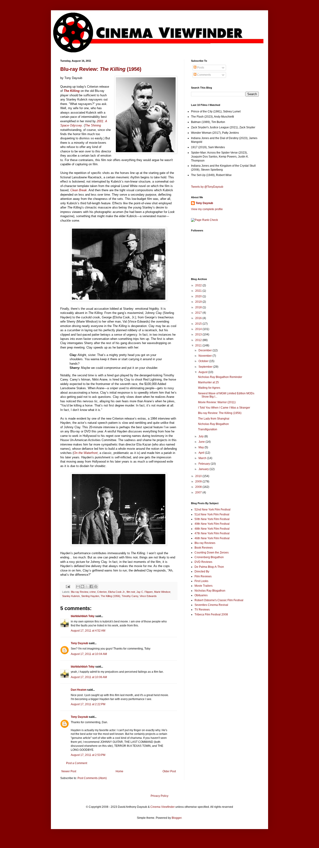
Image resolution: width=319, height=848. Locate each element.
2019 (198, 301)
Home (119, 771)
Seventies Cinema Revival (211, 605)
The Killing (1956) (110, 596)
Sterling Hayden (90, 596)
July (201, 436)
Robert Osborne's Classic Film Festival (219, 600)
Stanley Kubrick (71, 596)
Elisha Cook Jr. (116, 591)
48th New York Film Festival (212, 528)
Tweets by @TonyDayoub (207, 186)
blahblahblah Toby (83, 616)
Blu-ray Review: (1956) (100, 69)
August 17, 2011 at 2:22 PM (88, 704)
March (202, 458)
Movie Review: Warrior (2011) (217, 402)
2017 (198, 312)
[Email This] (78, 586)
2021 (198, 290)
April (201, 452)
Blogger (176, 817)
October (203, 361)
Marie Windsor (162, 591)
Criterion (102, 591)
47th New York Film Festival (212, 533)
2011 (198, 345)
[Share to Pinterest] (95, 586)
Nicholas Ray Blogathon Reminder (220, 377)
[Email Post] (68, 586)
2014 (198, 329)
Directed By (202, 571)
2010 (198, 476)
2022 (198, 285)
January (203, 469)
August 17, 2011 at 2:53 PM (88, 755)
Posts (200, 67)
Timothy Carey (130, 596)
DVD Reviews (203, 562)
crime (92, 591)
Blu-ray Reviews (205, 543)
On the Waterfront (86, 453)
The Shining (93, 125)
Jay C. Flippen (144, 591)
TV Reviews (202, 609)
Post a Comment (76, 763)
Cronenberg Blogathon (209, 557)
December (205, 350)
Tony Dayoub (79, 643)
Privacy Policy (159, 796)
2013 (198, 334)
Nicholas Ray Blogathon (213, 424)
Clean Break (78, 190)
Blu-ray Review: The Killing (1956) (219, 413)
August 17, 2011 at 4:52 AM (88, 630)
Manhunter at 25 (208, 382)
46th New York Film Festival (212, 538)
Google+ (14, 1)
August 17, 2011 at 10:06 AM (89, 677)
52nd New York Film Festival (212, 509)
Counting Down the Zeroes (212, 552)
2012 (198, 340)
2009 (198, 481)
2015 (198, 323)
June (202, 441)
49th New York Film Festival (212, 523)
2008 (198, 487)
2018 (198, 307)
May (201, 447)
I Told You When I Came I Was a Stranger (224, 407)
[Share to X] (87, 586)
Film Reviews (203, 576)
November (205, 355)
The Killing (72, 91)
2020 (198, 296)
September (205, 366)
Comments (203, 74)
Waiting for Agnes (209, 387)
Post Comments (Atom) (92, 778)
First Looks (201, 581)
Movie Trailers (204, 585)
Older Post (169, 771)
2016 (198, 318)
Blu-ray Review (79, 591)
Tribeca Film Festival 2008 (211, 614)
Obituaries (201, 595)
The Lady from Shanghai (213, 418)
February (204, 463)
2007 (198, 492)
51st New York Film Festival (212, 514)
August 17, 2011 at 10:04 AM (89, 654)
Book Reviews (204, 547)
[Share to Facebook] (91, 586)
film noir (131, 591)
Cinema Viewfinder (162, 806)
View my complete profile (207, 209)
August (203, 372)
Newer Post (68, 771)
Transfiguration (207, 429)
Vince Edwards (148, 596)
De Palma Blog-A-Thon (209, 566)
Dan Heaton (78, 689)
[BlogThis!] (82, 586)
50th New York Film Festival (212, 519)
